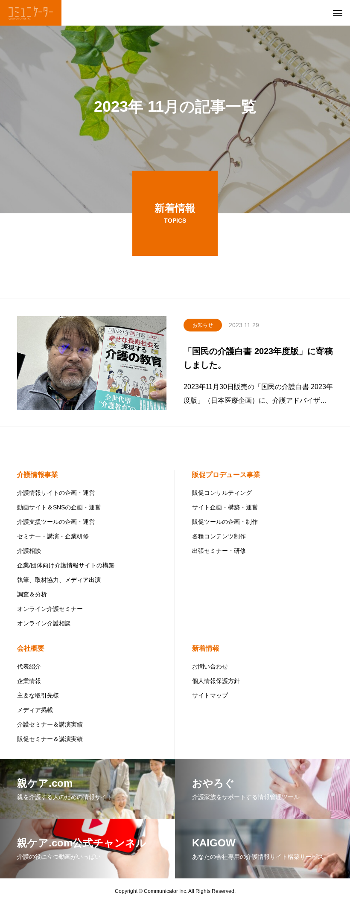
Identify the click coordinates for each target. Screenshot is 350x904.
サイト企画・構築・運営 (225, 507)
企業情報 (29, 680)
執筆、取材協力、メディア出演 (59, 579)
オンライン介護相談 (44, 623)
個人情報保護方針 (216, 680)
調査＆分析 (32, 594)
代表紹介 (29, 666)
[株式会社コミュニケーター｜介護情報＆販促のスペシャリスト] (30, 13)
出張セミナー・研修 (219, 550)
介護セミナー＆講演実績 (50, 724)
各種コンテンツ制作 (219, 536)
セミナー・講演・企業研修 (53, 536)
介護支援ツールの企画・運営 (56, 521)
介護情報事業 (37, 474)
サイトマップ (210, 695)
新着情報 (205, 648)
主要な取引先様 (38, 695)
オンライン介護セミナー (50, 608)
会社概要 (30, 648)
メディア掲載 (35, 709)
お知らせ (202, 325)
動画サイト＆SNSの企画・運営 (59, 507)
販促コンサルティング (222, 492)
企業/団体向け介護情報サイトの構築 (65, 565)
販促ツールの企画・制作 (225, 521)
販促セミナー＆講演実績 (50, 738)
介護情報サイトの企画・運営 (56, 492)
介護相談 (29, 550)
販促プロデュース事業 (226, 474)
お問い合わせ (210, 666)
